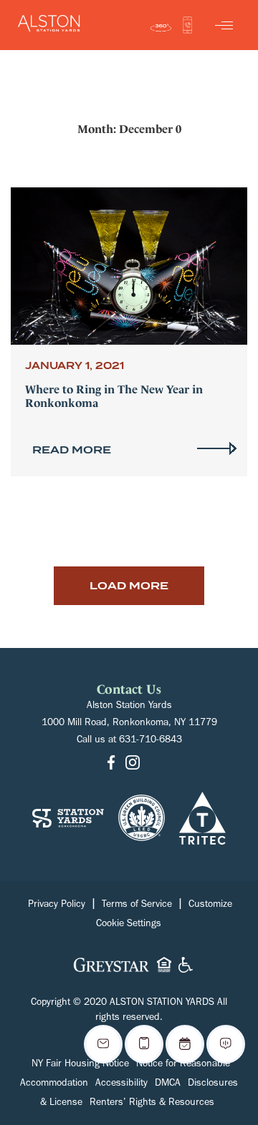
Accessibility (121, 1084)
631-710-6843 (150, 741)
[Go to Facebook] (111, 764)
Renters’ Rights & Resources (152, 1104)
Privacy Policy (56, 905)
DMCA (168, 1084)
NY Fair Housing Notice (80, 1065)
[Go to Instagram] (132, 764)
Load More (129, 585)
